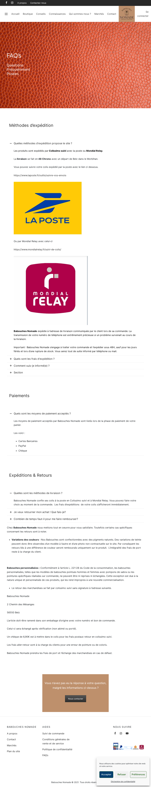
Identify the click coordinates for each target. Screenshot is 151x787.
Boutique (28, 13)
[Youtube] (127, 733)
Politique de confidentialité (57, 749)
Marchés (99, 13)
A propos (22, 3)
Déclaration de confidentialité (123, 781)
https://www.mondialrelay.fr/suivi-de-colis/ (37, 249)
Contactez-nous (38, 3)
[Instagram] (12, 3)
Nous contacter (75, 698)
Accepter (106, 774)
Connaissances (57, 13)
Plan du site (13, 751)
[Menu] (6, 14)
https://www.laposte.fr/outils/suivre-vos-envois (40, 175)
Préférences (138, 774)
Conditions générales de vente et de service (55, 741)
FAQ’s (45, 755)
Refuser (122, 774)
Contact (111, 13)
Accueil (15, 13)
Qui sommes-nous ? (80, 13)
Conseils (41, 13)
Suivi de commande (53, 733)
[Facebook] (6, 3)
